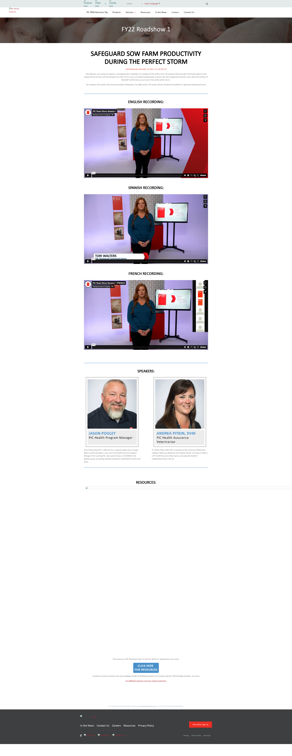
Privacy (186, 735)
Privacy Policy (146, 725)
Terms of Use (196, 735)
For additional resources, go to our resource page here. (146, 681)
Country (129, 3)
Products (116, 12)
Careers (175, 12)
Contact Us (189, 12)
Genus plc (207, 735)
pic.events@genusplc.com (146, 706)
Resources (145, 12)
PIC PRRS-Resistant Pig (96, 12)
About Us (90, 22)
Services (129, 12)
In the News (161, 12)
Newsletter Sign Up (200, 725)
